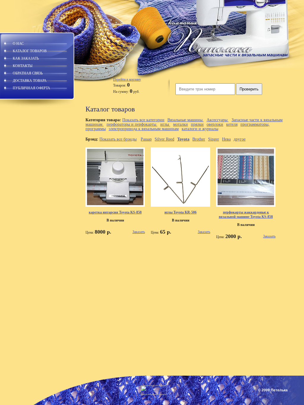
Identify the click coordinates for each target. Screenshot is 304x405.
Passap (146, 139)
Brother (198, 139)
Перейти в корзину (127, 79)
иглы (165, 124)
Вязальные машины (185, 120)
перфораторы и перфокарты (132, 124)
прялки (197, 124)
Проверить (249, 89)
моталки (180, 124)
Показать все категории (143, 120)
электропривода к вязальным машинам (144, 129)
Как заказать (26, 58)
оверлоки (215, 124)
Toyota (183, 139)
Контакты (22, 66)
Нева (226, 139)
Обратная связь (28, 73)
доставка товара (30, 81)
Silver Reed (164, 139)
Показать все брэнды (118, 139)
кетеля (232, 124)
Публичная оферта (31, 88)
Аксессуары (218, 120)
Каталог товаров (30, 51)
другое (240, 139)
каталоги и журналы (200, 129)
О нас (18, 44)
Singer (213, 139)
